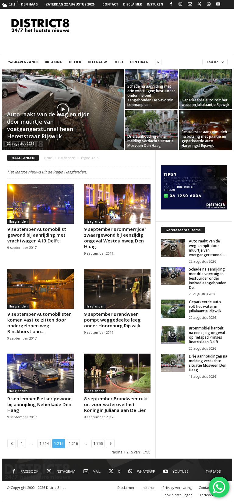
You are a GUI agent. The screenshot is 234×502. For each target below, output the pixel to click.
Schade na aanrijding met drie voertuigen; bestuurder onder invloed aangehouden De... (207, 278)
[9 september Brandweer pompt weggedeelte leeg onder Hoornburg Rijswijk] (117, 289)
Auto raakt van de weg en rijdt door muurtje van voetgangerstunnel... (207, 247)
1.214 (44, 443)
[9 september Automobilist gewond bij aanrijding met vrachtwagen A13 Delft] (40, 204)
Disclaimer (132, 4)
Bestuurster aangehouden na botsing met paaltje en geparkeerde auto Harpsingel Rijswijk (204, 138)
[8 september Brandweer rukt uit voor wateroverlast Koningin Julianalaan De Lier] (117, 374)
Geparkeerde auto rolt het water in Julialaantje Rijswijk (205, 102)
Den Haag (139, 62)
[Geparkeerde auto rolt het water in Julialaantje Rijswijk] (205, 89)
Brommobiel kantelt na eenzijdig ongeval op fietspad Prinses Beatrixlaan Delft (207, 335)
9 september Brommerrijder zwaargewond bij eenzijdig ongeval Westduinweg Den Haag (115, 237)
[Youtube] (218, 4)
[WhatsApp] (208, 4)
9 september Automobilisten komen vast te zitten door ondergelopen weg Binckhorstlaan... (39, 322)
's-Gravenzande (23, 62)
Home (48, 158)
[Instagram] (180, 4)
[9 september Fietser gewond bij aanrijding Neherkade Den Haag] (40, 374)
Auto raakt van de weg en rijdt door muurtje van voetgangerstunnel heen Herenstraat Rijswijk (48, 125)
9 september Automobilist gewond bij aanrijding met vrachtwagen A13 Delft (36, 235)
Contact (110, 4)
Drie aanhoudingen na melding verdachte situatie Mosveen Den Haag (150, 141)
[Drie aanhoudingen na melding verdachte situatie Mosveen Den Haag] (151, 130)
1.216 (73, 443)
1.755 (98, 443)
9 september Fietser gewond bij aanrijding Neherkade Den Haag (39, 404)
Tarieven (207, 495)
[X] (199, 4)
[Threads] (227, 4)
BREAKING (53, 62)
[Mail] (189, 4)
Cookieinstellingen (177, 495)
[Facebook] (171, 4)
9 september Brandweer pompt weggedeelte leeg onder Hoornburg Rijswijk (112, 320)
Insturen (155, 4)
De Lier (75, 62)
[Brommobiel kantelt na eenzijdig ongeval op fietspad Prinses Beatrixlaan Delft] (173, 335)
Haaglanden (66, 158)
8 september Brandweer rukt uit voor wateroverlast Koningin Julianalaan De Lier (116, 404)
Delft (118, 62)
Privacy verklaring (177, 487)
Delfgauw (97, 62)
